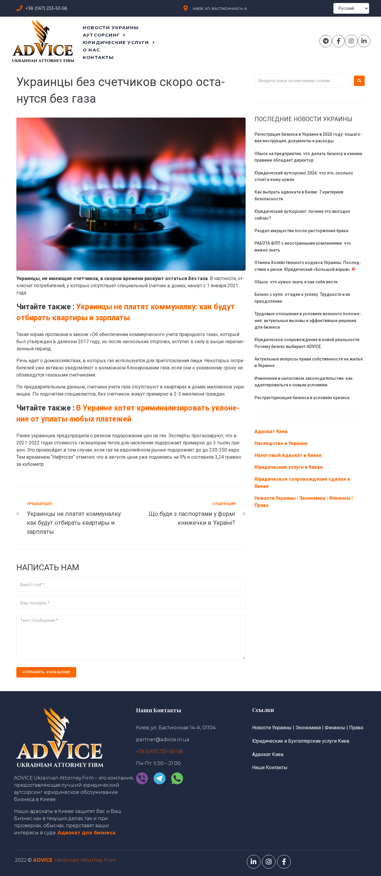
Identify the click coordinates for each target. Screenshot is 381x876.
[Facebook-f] (338, 41)
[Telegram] (325, 41)
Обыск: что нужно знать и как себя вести (296, 281)
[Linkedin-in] (364, 41)
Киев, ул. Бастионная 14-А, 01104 (176, 727)
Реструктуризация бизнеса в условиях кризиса (301, 397)
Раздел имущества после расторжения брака (301, 230)
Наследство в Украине (280, 443)
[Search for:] (302, 81)
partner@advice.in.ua (162, 739)
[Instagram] (351, 41)
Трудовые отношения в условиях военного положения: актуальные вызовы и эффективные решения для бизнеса (307, 320)
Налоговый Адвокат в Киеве (288, 455)
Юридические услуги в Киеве (288, 467)
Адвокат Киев (271, 431)
